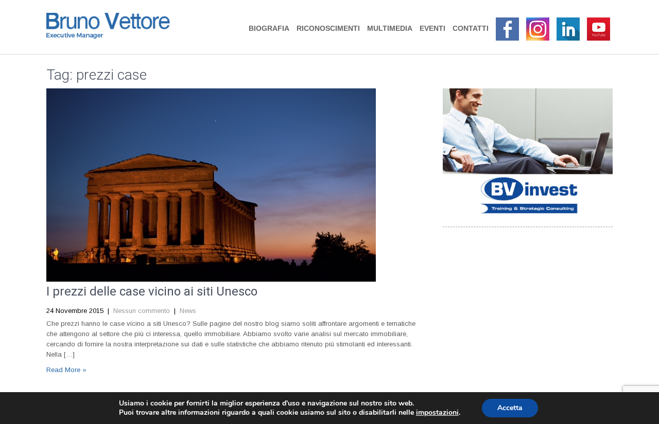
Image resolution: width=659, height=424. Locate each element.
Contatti (471, 28)
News (188, 311)
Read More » (66, 370)
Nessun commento (141, 311)
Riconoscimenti (328, 28)
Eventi (432, 28)
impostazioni (437, 412)
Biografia (269, 28)
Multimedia (389, 28)
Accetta (510, 408)
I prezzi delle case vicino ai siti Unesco (151, 291)
